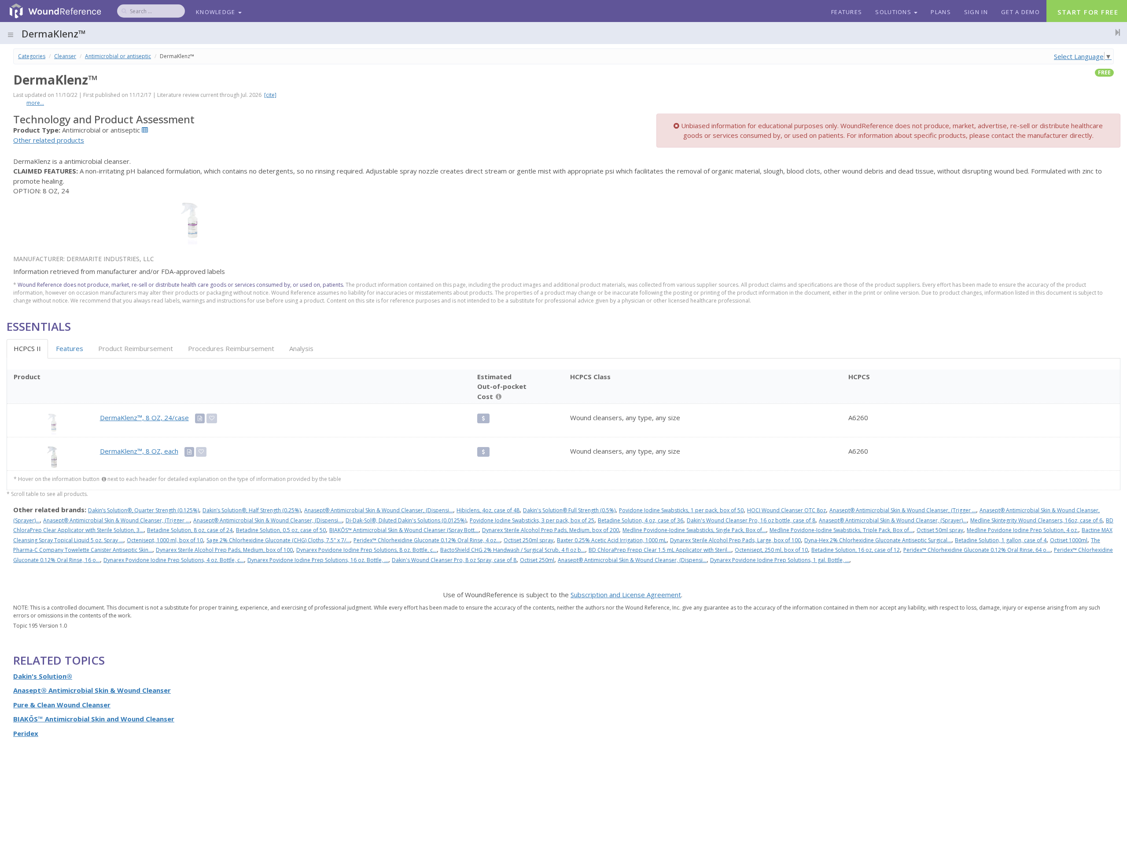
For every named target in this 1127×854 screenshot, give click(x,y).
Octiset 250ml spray (528, 540)
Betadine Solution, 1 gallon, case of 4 (1000, 540)
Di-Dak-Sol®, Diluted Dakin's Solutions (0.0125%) (406, 520)
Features (846, 12)
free (1104, 72)
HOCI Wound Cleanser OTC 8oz (786, 510)
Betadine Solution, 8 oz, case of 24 (189, 530)
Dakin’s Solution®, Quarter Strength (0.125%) (143, 510)
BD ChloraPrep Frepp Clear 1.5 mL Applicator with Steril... (660, 550)
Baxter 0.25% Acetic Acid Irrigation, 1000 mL (612, 540)
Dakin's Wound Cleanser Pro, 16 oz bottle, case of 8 (751, 520)
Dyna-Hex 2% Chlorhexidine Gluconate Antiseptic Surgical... (877, 540)
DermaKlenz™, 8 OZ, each (139, 451)
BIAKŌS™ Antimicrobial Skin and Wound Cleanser (93, 718)
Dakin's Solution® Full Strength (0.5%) (569, 510)
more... (35, 103)
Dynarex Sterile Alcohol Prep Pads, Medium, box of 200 (550, 530)
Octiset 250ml (537, 560)
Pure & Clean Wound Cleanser (61, 704)
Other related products (48, 140)
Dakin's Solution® (42, 676)
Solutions (894, 12)
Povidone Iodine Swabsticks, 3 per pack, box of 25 (532, 520)
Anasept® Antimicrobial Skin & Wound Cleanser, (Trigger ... (902, 510)
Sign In (976, 12)
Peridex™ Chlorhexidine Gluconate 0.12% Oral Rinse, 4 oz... (427, 540)
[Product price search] (483, 418)
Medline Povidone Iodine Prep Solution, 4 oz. (1022, 530)
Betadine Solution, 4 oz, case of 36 (640, 520)
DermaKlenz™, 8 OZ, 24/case (144, 417)
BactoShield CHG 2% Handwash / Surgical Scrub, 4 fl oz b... (512, 550)
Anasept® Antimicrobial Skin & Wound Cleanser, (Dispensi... (378, 510)
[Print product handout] (200, 418)
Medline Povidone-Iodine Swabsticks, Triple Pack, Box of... (841, 530)
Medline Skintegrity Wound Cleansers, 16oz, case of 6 (1036, 520)
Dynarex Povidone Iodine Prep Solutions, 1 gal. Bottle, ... (779, 560)
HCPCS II (27, 348)
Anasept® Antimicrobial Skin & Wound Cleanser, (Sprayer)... (893, 520)
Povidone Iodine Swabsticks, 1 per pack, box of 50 (681, 510)
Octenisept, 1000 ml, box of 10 (165, 540)
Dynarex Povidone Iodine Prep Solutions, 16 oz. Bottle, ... (317, 560)
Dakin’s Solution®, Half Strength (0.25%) (252, 510)
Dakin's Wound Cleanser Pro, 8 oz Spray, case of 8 (454, 560)
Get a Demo (1020, 12)
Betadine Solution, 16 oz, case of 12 (855, 550)
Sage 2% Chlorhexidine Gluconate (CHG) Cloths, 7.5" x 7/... (278, 540)
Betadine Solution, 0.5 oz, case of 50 (281, 530)
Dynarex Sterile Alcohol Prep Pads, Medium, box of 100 (224, 550)
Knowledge (216, 12)
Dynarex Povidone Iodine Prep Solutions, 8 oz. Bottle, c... (366, 550)
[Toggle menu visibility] (10, 34)
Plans (941, 12)
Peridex (25, 733)
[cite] (270, 95)
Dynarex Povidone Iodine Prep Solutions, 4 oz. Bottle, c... (173, 560)
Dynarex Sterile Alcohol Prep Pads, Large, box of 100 (735, 540)
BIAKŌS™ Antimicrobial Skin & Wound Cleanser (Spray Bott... (404, 530)
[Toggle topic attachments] (1115, 32)
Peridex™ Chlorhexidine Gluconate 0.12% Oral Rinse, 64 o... (976, 550)
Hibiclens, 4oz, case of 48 (488, 510)
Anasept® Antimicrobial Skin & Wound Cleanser (92, 690)
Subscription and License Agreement (626, 594)
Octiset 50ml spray (940, 530)
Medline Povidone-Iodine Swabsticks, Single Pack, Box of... (694, 530)
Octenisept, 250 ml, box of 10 (771, 550)
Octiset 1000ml (1068, 540)
